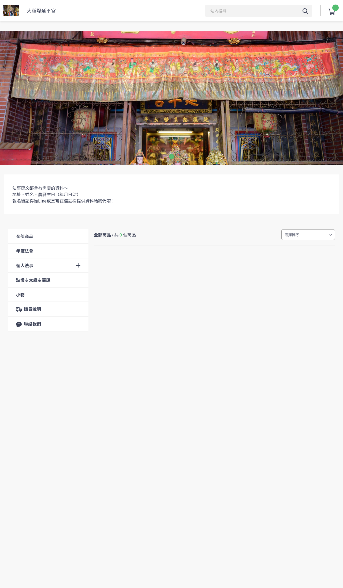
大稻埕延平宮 (41, 10)
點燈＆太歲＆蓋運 (33, 280)
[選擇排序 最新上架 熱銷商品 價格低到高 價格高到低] (308, 234)
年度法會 (24, 250)
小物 (20, 294)
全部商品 (24, 236)
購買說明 (32, 309)
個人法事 (24, 265)
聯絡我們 (32, 323)
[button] (171, 156)
